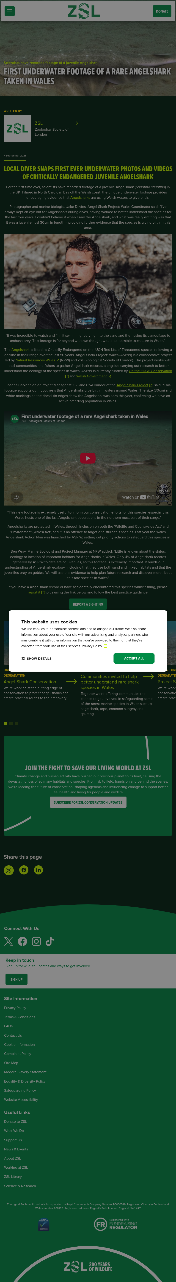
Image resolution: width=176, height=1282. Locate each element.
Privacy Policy (92, 646)
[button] (36, 658)
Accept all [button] (134, 658)
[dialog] (88, 641)
